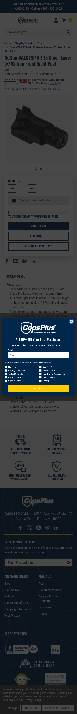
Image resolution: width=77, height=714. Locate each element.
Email (10, 350)
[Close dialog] (71, 322)
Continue (38, 388)
